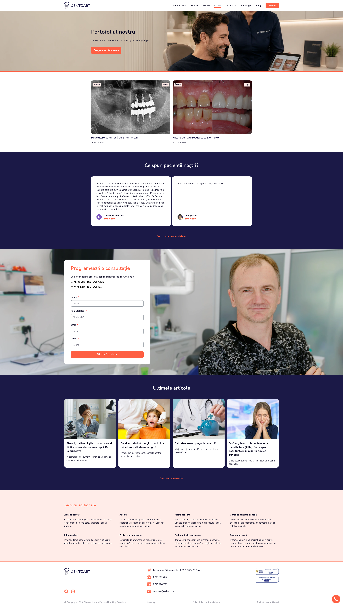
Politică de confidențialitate (206, 602)
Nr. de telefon (78, 311)
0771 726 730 (160, 584)
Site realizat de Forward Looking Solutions (105, 602)
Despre (229, 5)
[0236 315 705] (149, 577)
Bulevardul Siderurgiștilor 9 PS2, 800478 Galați (177, 570)
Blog (258, 5)
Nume (74, 297)
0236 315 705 (160, 577)
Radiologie (246, 5)
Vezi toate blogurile (171, 478)
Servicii (194, 5)
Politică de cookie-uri (268, 602)
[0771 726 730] (149, 584)
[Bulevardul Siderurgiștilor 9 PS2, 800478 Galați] (149, 570)
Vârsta (74, 338)
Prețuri (206, 5)
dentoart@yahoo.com (164, 591)
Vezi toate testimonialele (171, 236)
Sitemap (151, 602)
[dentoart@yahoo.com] (149, 591)
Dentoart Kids (179, 5)
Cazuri (217, 5)
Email (74, 325)
